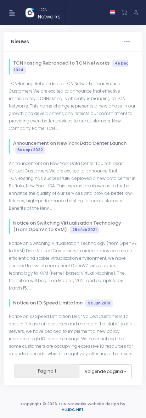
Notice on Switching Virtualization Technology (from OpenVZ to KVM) (67, 226)
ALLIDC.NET (73, 409)
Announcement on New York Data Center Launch (70, 146)
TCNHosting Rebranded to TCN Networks (70, 66)
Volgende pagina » (105, 371)
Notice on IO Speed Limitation (61, 302)
